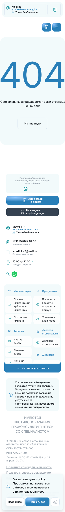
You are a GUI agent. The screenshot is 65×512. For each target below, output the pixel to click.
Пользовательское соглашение (28, 472)
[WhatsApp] (14, 274)
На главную (32, 123)
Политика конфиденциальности (29, 467)
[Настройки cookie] (55, 502)
